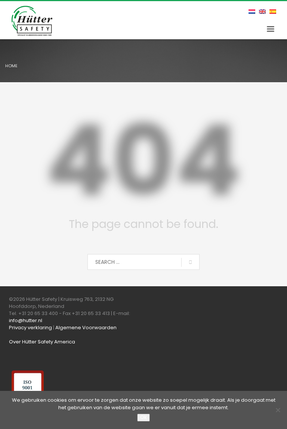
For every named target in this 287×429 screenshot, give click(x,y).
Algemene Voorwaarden (86, 327)
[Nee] (277, 410)
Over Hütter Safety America (42, 341)
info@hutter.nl (25, 320)
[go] (190, 262)
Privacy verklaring (30, 327)
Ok (143, 417)
